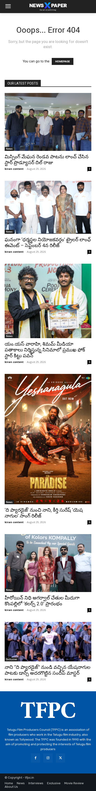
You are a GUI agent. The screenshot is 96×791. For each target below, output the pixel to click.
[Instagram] (47, 758)
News (9, 148)
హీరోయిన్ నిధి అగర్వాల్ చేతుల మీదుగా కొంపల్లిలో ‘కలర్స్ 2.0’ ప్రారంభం (42, 601)
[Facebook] (35, 758)
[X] (60, 758)
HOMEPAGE (62, 61)
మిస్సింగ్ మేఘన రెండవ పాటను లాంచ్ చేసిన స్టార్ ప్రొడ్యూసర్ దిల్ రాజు (47, 159)
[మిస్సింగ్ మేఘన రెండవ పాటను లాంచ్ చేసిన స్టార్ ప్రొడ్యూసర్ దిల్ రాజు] (48, 122)
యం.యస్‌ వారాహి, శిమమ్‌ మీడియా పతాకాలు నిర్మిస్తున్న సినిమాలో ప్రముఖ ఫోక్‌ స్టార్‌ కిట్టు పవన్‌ (45, 349)
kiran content (14, 168)
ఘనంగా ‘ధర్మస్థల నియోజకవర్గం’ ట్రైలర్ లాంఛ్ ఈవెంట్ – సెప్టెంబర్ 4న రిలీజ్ (48, 242)
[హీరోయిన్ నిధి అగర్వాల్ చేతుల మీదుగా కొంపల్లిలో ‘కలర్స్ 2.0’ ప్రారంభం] (48, 563)
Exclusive (11, 659)
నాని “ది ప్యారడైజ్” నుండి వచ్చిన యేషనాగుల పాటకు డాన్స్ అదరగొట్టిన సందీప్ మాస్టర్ (47, 670)
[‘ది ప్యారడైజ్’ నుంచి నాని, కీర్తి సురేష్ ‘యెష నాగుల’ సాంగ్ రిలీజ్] (48, 439)
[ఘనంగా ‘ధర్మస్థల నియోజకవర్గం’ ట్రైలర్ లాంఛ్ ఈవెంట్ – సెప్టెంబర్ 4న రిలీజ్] (48, 207)
